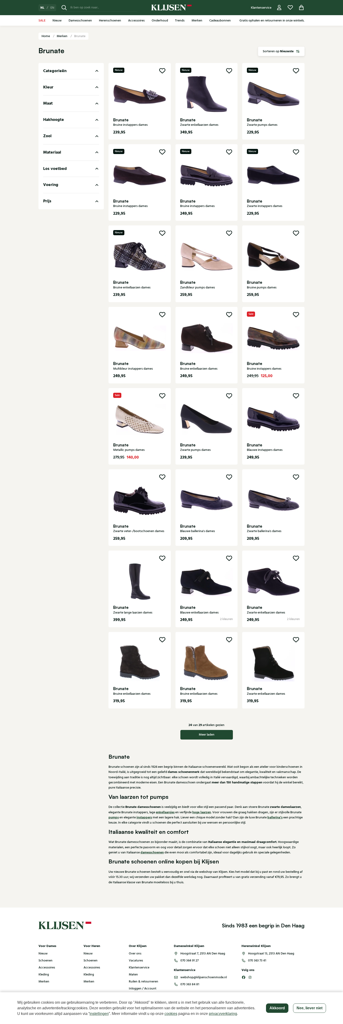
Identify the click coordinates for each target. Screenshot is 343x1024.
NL (42, 7)
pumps (113, 817)
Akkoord (277, 1008)
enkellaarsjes (165, 812)
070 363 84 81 (189, 984)
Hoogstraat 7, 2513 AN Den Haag (202, 953)
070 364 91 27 (189, 960)
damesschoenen (152, 852)
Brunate (79, 36)
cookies (170, 1014)
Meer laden (206, 734)
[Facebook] (244, 977)
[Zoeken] (64, 8)
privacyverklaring (223, 1014)
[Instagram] (250, 977)
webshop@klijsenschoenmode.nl (203, 977)
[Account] (279, 7)
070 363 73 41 (257, 960)
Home (46, 36)
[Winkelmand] (301, 7)
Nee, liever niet (309, 1008)
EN (52, 7)
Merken (62, 36)
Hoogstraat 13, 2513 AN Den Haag (271, 953)
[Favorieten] (290, 7)
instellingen (99, 1014)
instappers (144, 817)
